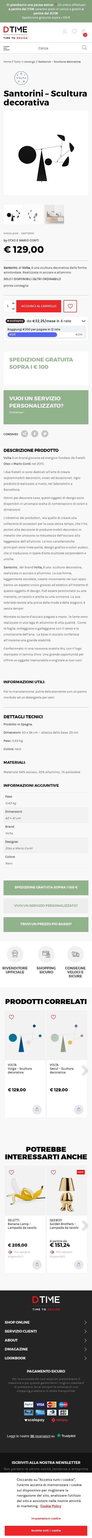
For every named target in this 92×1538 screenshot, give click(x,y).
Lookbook (15, 1358)
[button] (37, 1109)
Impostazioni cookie (45, 1518)
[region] (46, 1505)
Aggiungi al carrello (38, 306)
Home (7, 61)
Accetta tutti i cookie (46, 1530)
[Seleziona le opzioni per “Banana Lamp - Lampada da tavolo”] (37, 1264)
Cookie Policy (50, 1506)
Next (85, 1070)
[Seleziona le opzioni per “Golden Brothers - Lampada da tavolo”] (79, 1264)
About (11, 1340)
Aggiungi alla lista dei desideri (70, 306)
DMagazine (16, 1349)
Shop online (17, 1323)
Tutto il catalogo (24, 61)
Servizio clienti (21, 1331)
